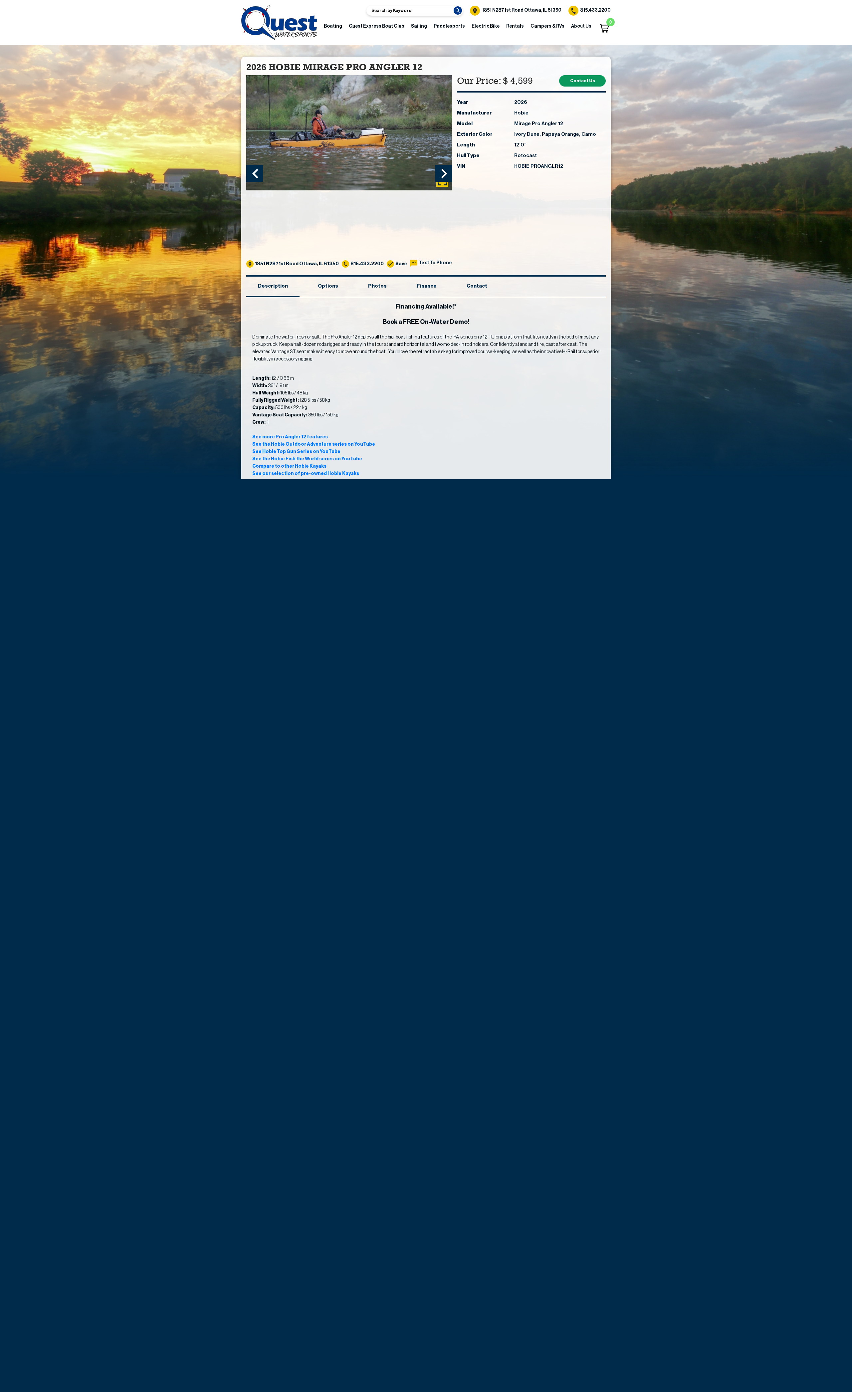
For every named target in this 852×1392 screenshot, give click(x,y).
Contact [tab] (477, 286)
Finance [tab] (427, 286)
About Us (581, 26)
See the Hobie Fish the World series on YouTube (307, 459)
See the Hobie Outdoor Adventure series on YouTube (313, 444)
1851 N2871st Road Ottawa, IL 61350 (521, 10)
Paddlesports (449, 26)
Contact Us (582, 81)
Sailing (419, 26)
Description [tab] (273, 286)
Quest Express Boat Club (376, 26)
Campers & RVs (547, 26)
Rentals (515, 26)
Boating (333, 26)
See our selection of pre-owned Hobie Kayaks (305, 473)
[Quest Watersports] (279, 22)
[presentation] (254, 173)
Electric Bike (486, 26)
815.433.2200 (595, 10)
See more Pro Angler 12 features (290, 437)
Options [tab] (328, 286)
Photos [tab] (377, 286)
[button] (604, 28)
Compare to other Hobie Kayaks (289, 466)
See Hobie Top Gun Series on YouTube (296, 451)
